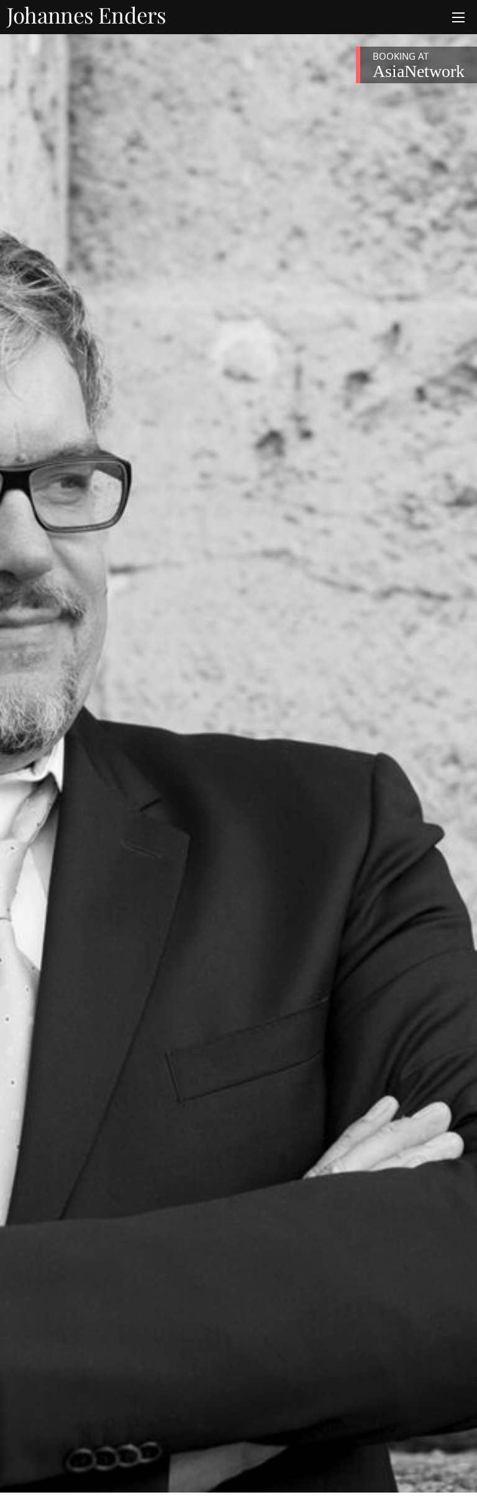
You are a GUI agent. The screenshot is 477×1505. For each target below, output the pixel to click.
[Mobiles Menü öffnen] (458, 17)
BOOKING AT (419, 65)
